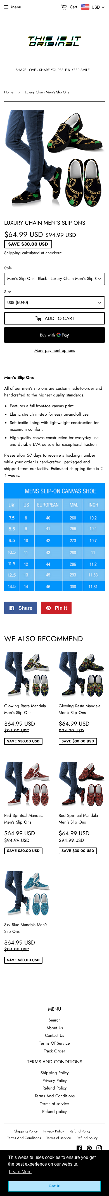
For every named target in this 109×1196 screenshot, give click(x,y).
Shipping (12, 253)
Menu (16, 7)
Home (8, 92)
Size (7, 291)
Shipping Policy (55, 1073)
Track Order (54, 1051)
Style (8, 268)
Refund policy (54, 1111)
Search (55, 1020)
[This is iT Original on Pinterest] (89, 1149)
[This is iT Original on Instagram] (99, 1149)
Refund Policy (54, 1088)
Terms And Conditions (55, 1096)
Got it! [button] (55, 1186)
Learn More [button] (20, 1171)
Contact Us (54, 1035)
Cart (72, 7)
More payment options (54, 350)
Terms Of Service (54, 1043)
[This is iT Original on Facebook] (79, 1149)
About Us (54, 1028)
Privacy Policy (54, 1081)
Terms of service (54, 1104)
